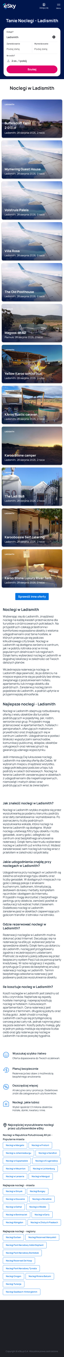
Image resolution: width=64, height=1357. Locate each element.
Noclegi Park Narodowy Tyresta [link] (21, 1268)
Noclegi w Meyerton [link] (15, 1168)
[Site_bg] (26, 1310)
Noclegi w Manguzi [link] (41, 1176)
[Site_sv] (10, 1327)
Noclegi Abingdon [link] (14, 1222)
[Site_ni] (21, 1327)
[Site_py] (53, 1327)
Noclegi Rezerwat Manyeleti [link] (42, 1237)
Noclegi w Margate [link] (15, 1145)
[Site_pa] (58, 1319)
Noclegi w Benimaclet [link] (16, 1214)
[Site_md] (5, 1319)
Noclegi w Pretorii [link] (40, 1145)
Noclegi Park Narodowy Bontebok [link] (22, 1252)
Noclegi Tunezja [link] (13, 1283)
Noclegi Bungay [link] (37, 1191)
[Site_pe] (37, 1310)
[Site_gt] (32, 1327)
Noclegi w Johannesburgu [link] (18, 1152)
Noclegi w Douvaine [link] (15, 1199)
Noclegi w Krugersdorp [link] (46, 1160)
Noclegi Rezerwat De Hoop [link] (19, 1260)
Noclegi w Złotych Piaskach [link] (44, 1222)
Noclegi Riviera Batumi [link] (40, 1276)
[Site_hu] (26, 1319)
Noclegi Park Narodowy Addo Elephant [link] (25, 1245)
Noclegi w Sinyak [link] (14, 1191)
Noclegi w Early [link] (42, 1214)
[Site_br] (5, 1310)
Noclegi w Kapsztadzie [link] (17, 1160)
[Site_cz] (58, 1310)
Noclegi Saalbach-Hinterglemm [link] (21, 1291)
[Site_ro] (16, 1310)
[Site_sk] (16, 1319)
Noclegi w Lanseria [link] (15, 1176)
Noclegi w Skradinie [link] (42, 1199)
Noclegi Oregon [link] (13, 1276)
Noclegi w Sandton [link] (48, 1152)
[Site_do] (48, 1319)
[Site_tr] (48, 1310)
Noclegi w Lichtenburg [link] (44, 1168)
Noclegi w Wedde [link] (37, 1206)
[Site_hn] (42, 1327)
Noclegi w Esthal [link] (14, 1206)
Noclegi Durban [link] (13, 1237)
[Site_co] (37, 1319)
